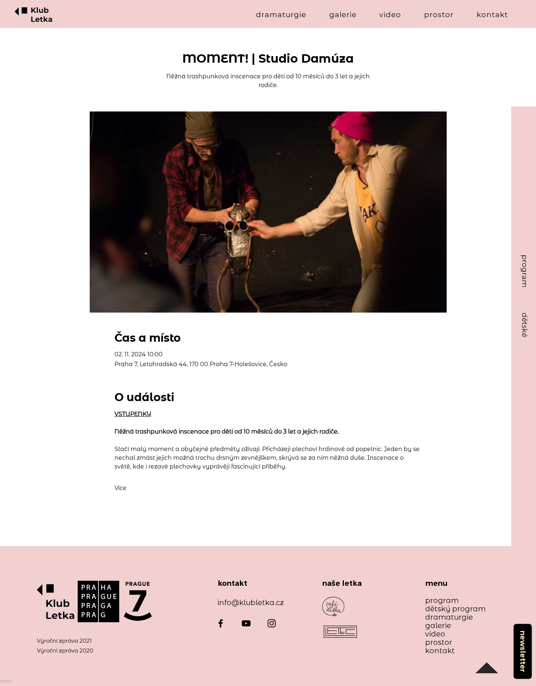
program (442, 600)
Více (120, 488)
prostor (438, 642)
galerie (438, 626)
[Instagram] (271, 623)
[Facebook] (220, 623)
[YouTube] (246, 623)
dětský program (452, 609)
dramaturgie (449, 617)
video (435, 634)
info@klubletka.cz (250, 602)
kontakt (440, 651)
